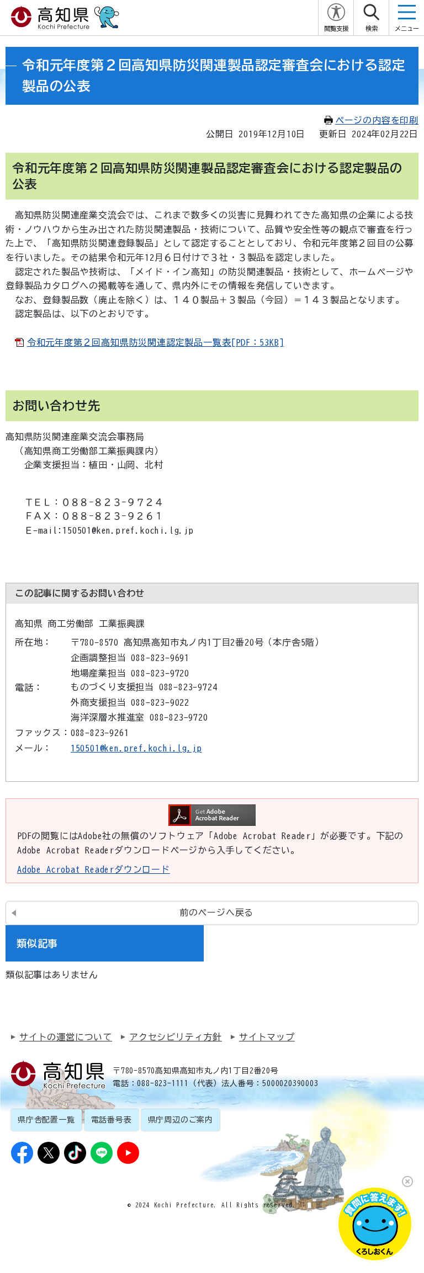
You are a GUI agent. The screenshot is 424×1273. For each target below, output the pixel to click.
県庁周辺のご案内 (180, 1120)
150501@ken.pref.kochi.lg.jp (136, 748)
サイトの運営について (65, 1037)
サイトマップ (267, 1037)
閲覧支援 (336, 28)
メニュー (407, 28)
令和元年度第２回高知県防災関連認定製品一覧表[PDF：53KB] (155, 342)
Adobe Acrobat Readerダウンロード (93, 869)
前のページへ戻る (216, 912)
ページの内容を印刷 (376, 120)
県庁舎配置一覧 (46, 1120)
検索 (371, 28)
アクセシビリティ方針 (175, 1037)
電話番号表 (111, 1120)
